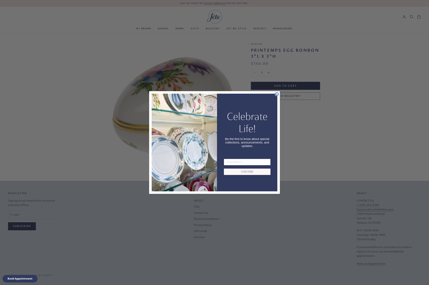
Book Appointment (20, 278)
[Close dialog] (277, 94)
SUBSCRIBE (247, 171)
